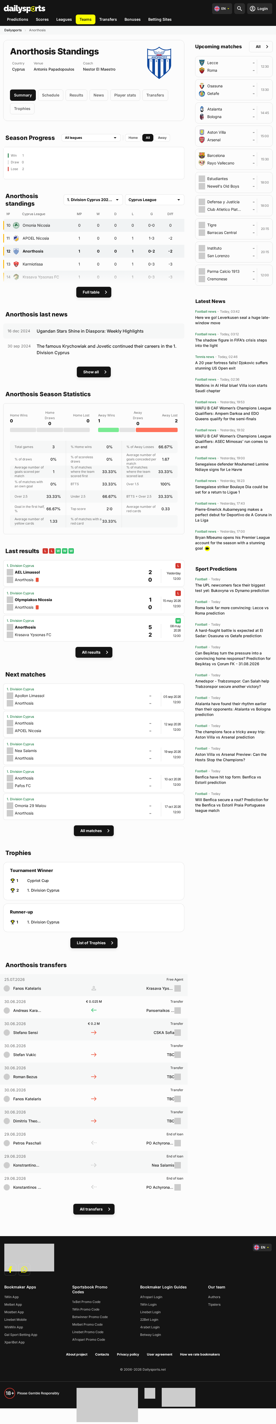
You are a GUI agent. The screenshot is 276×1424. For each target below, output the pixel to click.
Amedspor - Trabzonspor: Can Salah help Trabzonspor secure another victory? (232, 684)
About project (76, 1354)
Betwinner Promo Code (90, 1317)
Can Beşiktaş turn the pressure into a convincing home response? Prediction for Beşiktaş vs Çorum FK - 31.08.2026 (233, 658)
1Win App (11, 1297)
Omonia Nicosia (36, 225)
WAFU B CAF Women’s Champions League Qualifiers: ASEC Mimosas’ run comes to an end (233, 441)
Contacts (102, 1354)
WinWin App (13, 1327)
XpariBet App (14, 1342)
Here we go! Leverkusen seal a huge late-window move (232, 320)
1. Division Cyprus (43, 890)
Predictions (17, 19)
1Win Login (148, 1304)
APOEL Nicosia (36, 238)
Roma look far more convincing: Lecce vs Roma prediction (232, 610)
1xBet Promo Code (86, 1302)
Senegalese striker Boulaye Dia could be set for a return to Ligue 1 (231, 489)
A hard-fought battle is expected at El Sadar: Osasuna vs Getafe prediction (229, 633)
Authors (214, 1297)
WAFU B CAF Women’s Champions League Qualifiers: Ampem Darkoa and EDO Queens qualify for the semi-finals (233, 413)
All (148, 138)
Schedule (50, 95)
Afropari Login (151, 1297)
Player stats (125, 95)
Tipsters (214, 1304)
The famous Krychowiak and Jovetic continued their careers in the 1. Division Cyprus (107, 349)
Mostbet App (14, 1312)
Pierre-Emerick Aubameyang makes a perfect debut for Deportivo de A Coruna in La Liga (233, 514)
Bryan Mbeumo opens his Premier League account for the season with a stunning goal (232, 542)
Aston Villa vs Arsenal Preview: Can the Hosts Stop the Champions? (231, 757)
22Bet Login (149, 1320)
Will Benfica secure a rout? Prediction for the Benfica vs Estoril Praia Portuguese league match (231, 805)
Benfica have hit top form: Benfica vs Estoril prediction (228, 780)
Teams (86, 19)
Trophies (22, 108)
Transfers (108, 19)
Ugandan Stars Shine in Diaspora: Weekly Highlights (90, 331)
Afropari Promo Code (88, 1339)
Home (133, 138)
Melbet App (13, 1304)
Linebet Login (150, 1312)
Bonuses (133, 19)
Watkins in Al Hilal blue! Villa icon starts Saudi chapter (231, 388)
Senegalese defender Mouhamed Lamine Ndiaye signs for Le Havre (231, 467)
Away (162, 138)
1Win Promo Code (85, 1309)
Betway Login (150, 1335)
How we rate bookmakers (200, 1354)
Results (76, 95)
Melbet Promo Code (87, 1324)
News (99, 95)
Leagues (64, 19)
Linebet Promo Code (88, 1332)
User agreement (159, 1354)
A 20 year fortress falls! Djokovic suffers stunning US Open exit (231, 365)
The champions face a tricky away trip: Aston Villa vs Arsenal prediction (230, 734)
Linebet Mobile (15, 1320)
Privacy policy (128, 1354)
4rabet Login (150, 1327)
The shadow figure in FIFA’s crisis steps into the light (231, 343)
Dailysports (13, 30)
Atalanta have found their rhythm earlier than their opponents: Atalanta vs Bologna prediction (233, 709)
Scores (42, 19)
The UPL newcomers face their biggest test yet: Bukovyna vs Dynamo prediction (232, 588)
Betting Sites (160, 19)
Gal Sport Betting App (20, 1335)
